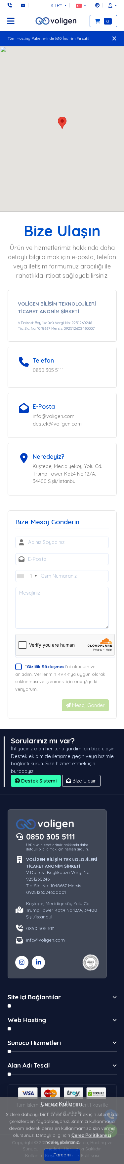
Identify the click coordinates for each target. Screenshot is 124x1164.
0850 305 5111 (50, 837)
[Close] (114, 38)
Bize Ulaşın (84, 781)
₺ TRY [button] (57, 5)
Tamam (62, 1155)
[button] (80, 5)
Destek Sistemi (38, 781)
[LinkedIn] (38, 962)
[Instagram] (21, 962)
